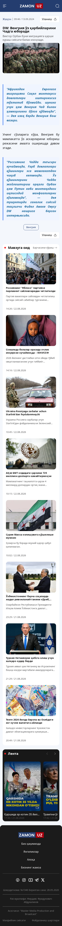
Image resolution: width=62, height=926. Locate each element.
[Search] (57, 6)
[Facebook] (18, 880)
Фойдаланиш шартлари (45, 920)
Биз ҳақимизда (31, 844)
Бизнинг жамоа (31, 867)
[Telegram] (37, 880)
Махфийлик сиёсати (14, 920)
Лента (13, 753)
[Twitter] (43, 880)
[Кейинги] (55, 753)
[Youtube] (31, 880)
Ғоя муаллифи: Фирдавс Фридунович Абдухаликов (31, 900)
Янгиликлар (31, 851)
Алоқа (31, 859)
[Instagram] (24, 880)
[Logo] (31, 6)
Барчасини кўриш (43, 247)
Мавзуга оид (19, 247)
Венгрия (31, 227)
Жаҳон (7, 19)
